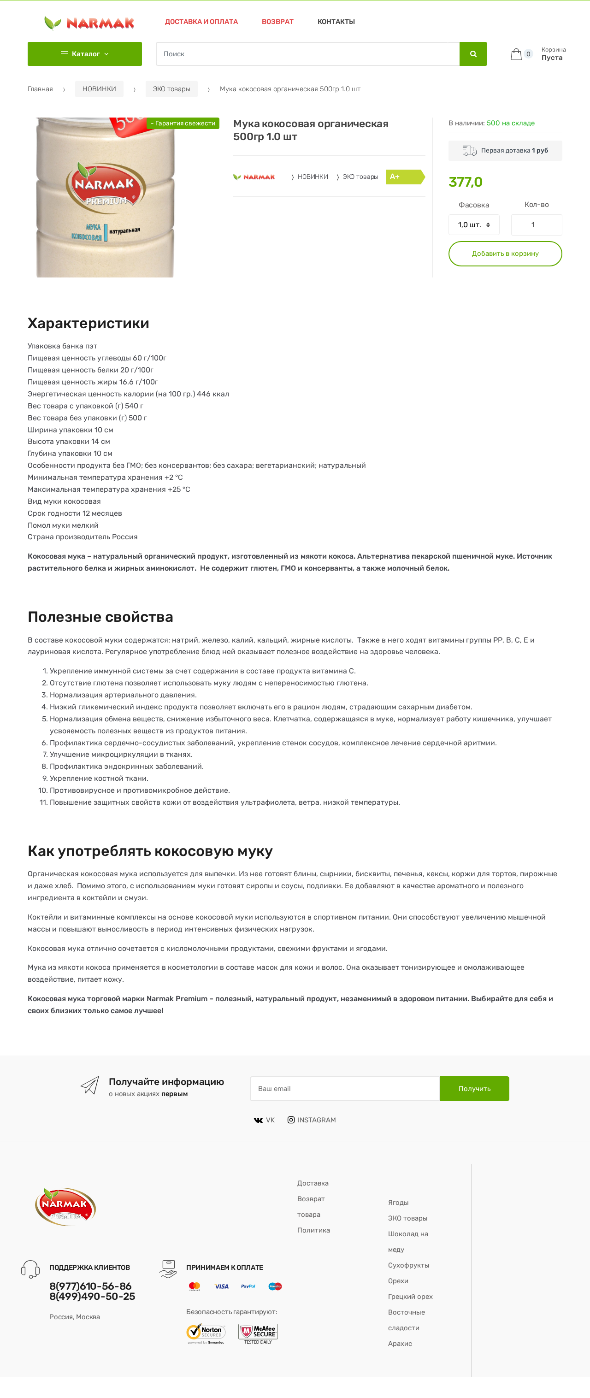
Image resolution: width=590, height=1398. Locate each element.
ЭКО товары (171, 89)
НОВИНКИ (99, 89)
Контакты (336, 22)
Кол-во (537, 204)
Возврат (278, 22)
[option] (108, 197)
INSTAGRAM (317, 1120)
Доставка (313, 1183)
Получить (474, 1089)
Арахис (400, 1343)
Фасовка (474, 205)
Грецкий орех (410, 1296)
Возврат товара (311, 1207)
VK (270, 1120)
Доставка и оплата (201, 22)
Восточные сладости (406, 1320)
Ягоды (398, 1202)
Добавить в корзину (505, 253)
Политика (313, 1230)
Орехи (398, 1281)
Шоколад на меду (408, 1242)
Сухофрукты (409, 1265)
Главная (40, 89)
